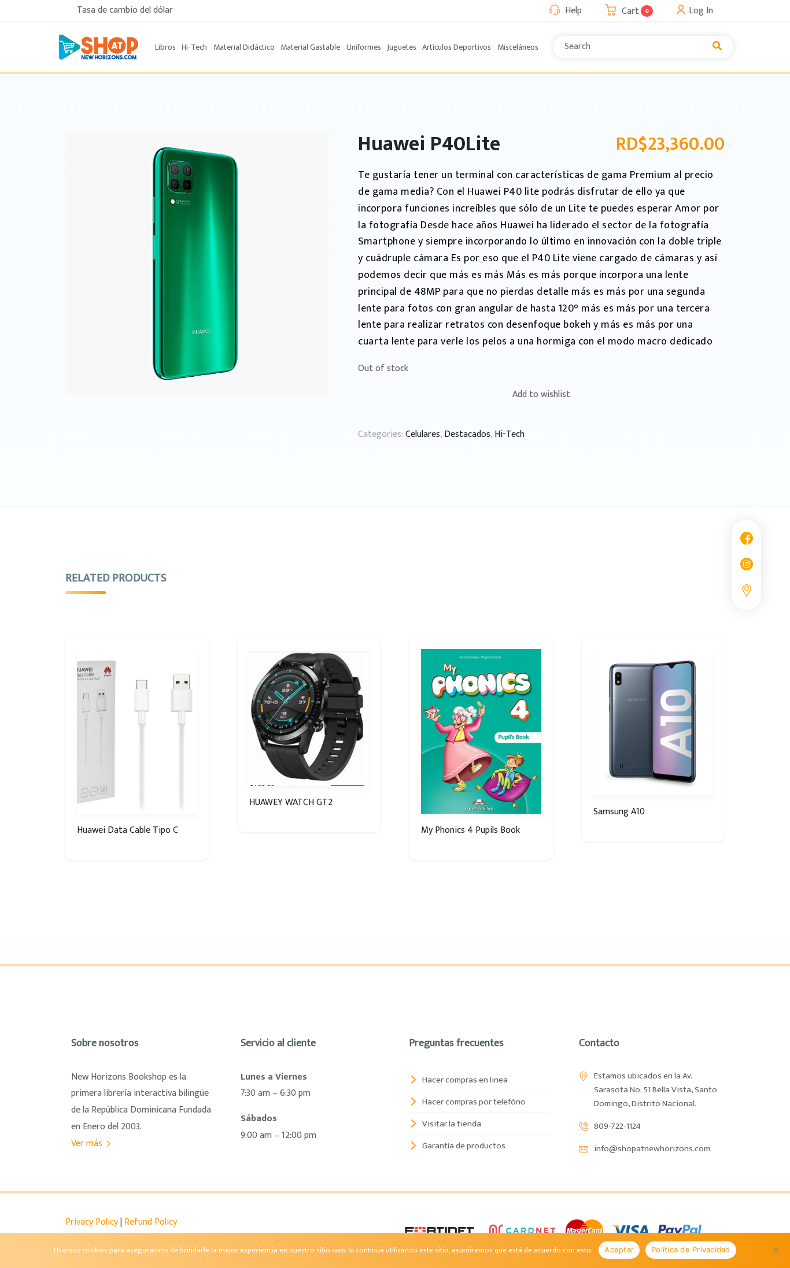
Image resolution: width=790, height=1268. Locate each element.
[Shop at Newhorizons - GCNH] (99, 47)
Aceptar (619, 1249)
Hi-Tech (194, 47)
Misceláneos (517, 47)
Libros (165, 47)
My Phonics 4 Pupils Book (470, 830)
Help (573, 10)
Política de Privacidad (690, 1249)
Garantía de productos (463, 1146)
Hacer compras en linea (465, 1080)
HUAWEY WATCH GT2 (291, 802)
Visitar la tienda (451, 1124)
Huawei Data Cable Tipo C (127, 830)
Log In (701, 10)
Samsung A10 (619, 812)
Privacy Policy (91, 1222)
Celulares (422, 434)
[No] (775, 1250)
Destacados (467, 434)
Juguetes (401, 47)
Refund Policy (150, 1222)
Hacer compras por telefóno (474, 1102)
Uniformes (363, 47)
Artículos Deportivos (456, 47)
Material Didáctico (244, 47)
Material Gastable (310, 47)
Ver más (88, 1143)
